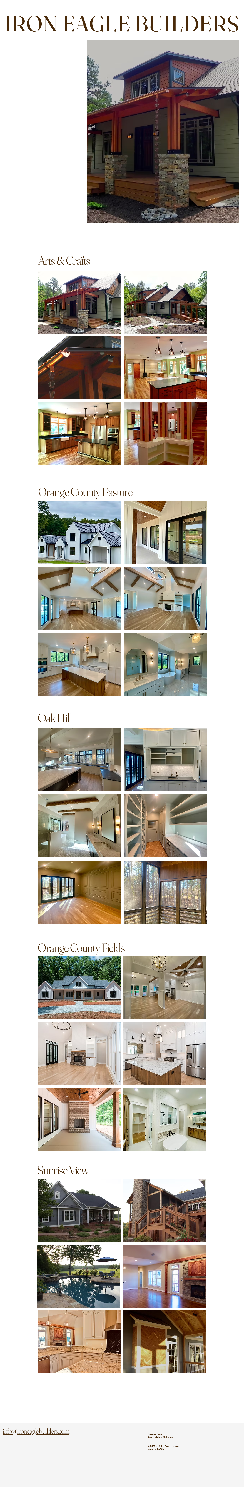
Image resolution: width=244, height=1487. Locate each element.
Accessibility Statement (161, 1437)
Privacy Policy (156, 1434)
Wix (162, 1449)
